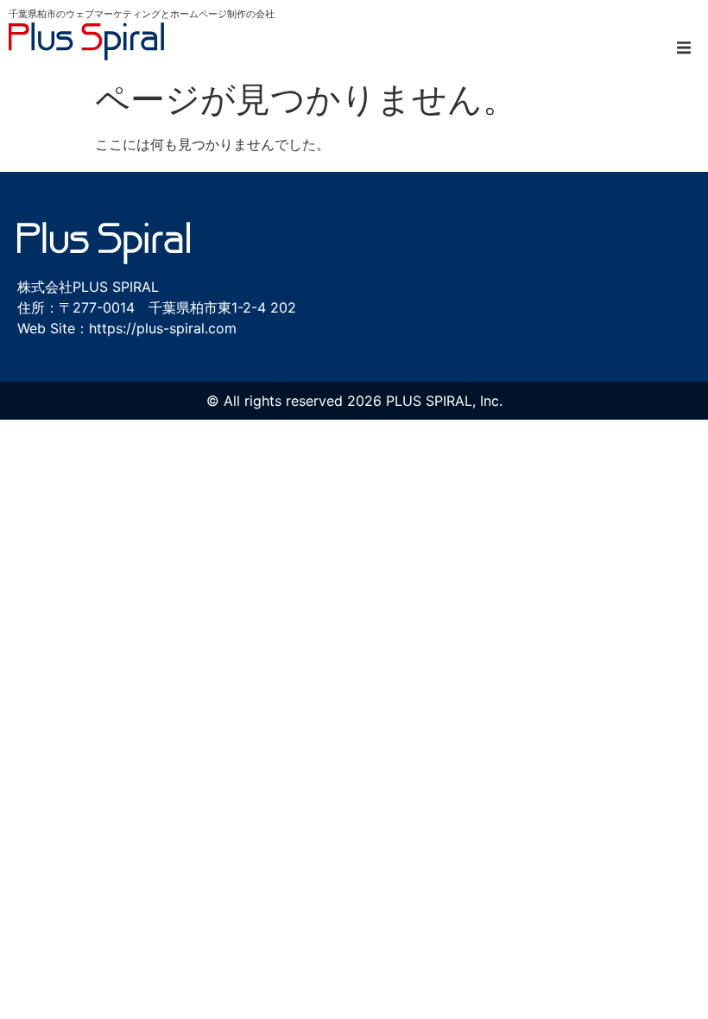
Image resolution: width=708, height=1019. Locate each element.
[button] (683, 47)
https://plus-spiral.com (163, 328)
